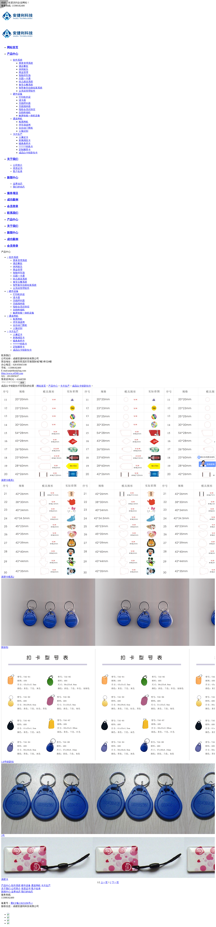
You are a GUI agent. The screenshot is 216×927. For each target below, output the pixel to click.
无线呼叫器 (25, 103)
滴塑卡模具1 (7, 480)
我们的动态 (19, 187)
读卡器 (22, 100)
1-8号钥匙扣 (7, 761)
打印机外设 (25, 97)
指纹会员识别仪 (27, 109)
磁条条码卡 (25, 143)
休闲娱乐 (23, 69)
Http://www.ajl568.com (12, 373)
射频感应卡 (25, 140)
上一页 (104, 882)
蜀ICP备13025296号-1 (22, 903)
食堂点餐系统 (26, 84)
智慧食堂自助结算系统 (30, 88)
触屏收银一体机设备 (29, 115)
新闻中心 (6, 891)
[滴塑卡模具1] (108, 433)
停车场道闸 (25, 125)
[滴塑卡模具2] (108, 528)
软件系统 (17, 60)
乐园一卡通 (25, 78)
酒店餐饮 (23, 66)
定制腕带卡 (25, 149)
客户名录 (17, 171)
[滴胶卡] (108, 857)
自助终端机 (25, 112)
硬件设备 (17, 94)
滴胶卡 (4, 879)
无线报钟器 (25, 106)
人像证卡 (23, 137)
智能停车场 (25, 75)
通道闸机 (17, 118)
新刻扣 (4, 647)
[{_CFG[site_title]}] (17, 24)
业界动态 (17, 183)
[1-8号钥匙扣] (108, 704)
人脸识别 (23, 131)
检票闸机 (23, 121)
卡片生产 (17, 134)
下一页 (115, 882)
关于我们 (6, 888)
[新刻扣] (108, 612)
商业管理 (23, 72)
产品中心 (53, 386)
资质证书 (17, 168)
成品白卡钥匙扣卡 (28, 152)
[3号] (108, 798)
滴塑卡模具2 (7, 577)
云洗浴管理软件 (27, 91)
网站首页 (41, 386)
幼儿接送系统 (26, 81)
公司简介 (17, 165)
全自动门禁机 (26, 128)
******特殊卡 (26, 146)
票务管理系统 (26, 63)
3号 (3, 835)
